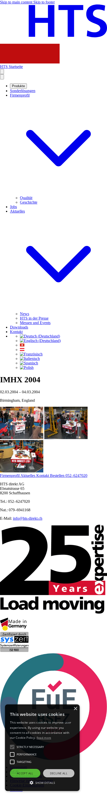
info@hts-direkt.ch (27, 518)
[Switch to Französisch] (31, 354)
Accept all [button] (25, 773)
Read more (44, 737)
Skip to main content (16, 2)
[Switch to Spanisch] (29, 363)
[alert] (42, 747)
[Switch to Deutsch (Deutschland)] (40, 336)
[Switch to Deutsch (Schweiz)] (22, 345)
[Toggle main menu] (2, 76)
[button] (42, 782)
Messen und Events (35, 323)
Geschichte (28, 202)
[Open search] (2, 71)
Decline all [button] (58, 773)
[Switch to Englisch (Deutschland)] (40, 341)
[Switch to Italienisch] (30, 358)
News (24, 314)
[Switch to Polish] (27, 367)
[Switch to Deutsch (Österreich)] (22, 349)
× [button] (75, 709)
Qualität (26, 198)
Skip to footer (44, 2)
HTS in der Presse (34, 318)
